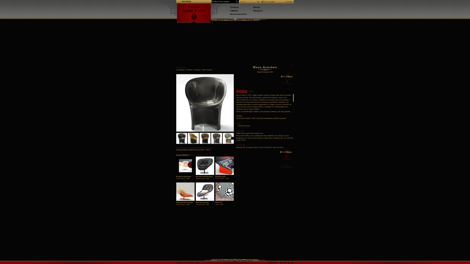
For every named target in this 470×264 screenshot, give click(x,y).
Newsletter (272, 263)
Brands (256, 7)
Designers (258, 11)
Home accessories (238, 14)
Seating (197, 70)
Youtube (292, 263)
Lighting (234, 11)
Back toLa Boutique (287, 166)
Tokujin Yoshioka (188, 150)
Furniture (234, 7)
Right (231, 138)
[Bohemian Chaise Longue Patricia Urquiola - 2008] (185, 191)
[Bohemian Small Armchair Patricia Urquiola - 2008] (205, 166)
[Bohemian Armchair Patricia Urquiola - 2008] (205, 191)
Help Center (189, 263)
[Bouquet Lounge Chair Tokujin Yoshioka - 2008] (185, 166)
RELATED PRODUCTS (182, 155)
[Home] (194, 11)
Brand (251, 91)
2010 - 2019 (205, 150)
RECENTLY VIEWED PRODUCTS (199, 155)
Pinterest (284, 263)
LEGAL (197, 263)
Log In (242, 2)
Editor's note (241, 91)
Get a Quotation (287, 83)
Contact (179, 263)
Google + (288, 263)
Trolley (290, 2)
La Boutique (180, 70)
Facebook (281, 263)
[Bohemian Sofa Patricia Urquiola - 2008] (224, 166)
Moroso (197, 150)
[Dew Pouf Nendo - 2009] (224, 191)
